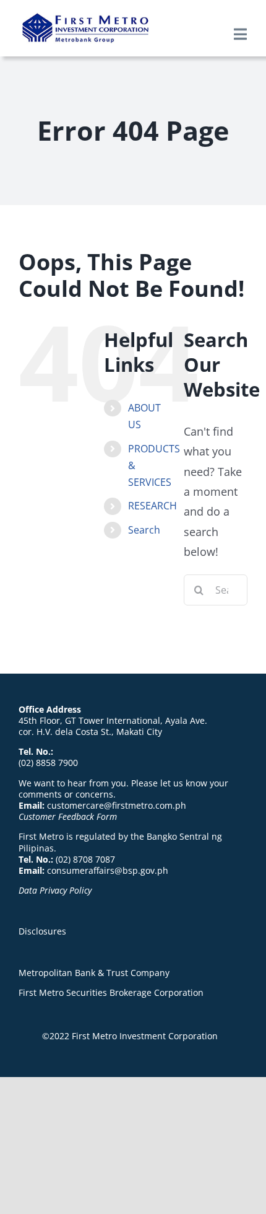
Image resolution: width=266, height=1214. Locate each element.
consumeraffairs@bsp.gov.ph (107, 870)
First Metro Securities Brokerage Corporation (111, 992)
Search (144, 530)
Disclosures (42, 931)
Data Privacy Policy (55, 890)
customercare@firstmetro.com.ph (116, 805)
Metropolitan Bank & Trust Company (94, 973)
